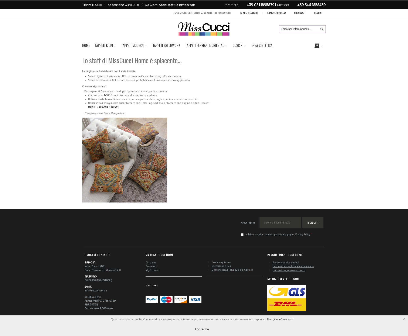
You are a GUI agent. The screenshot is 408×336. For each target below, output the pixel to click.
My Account (152, 270)
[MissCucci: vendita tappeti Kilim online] (204, 29)
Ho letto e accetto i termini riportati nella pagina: (277, 234)
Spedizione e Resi (221, 265)
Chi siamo (151, 262)
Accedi (318, 13)
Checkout (300, 13)
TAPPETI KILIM (92, 5)
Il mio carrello (276, 13)
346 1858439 (315, 5)
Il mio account (249, 13)
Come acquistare (221, 262)
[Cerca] (322, 29)
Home (91, 106)
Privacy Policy (302, 234)
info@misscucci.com (96, 290)
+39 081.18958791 (261, 5)
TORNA (107, 95)
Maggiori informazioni (280, 319)
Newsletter (248, 222)
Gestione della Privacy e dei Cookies (232, 269)
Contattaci (151, 266)
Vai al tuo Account (107, 106)
